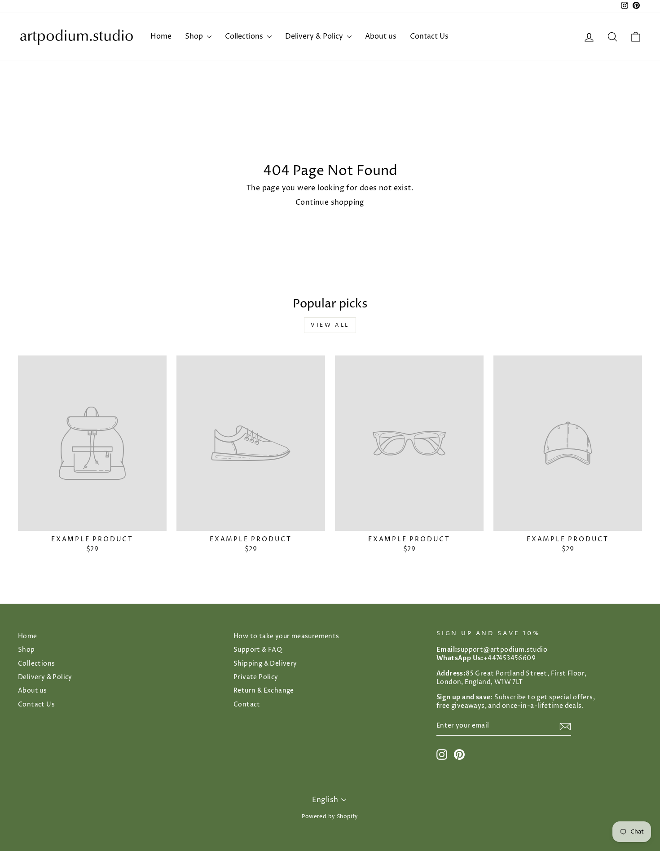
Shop (195, 36)
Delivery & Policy (315, 36)
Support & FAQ (257, 650)
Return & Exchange (263, 691)
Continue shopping (330, 202)
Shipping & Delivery (265, 664)
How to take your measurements (286, 636)
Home (161, 36)
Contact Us (429, 36)
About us (380, 36)
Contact (246, 705)
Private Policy (255, 677)
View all (330, 325)
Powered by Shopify (330, 816)
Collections (245, 36)
